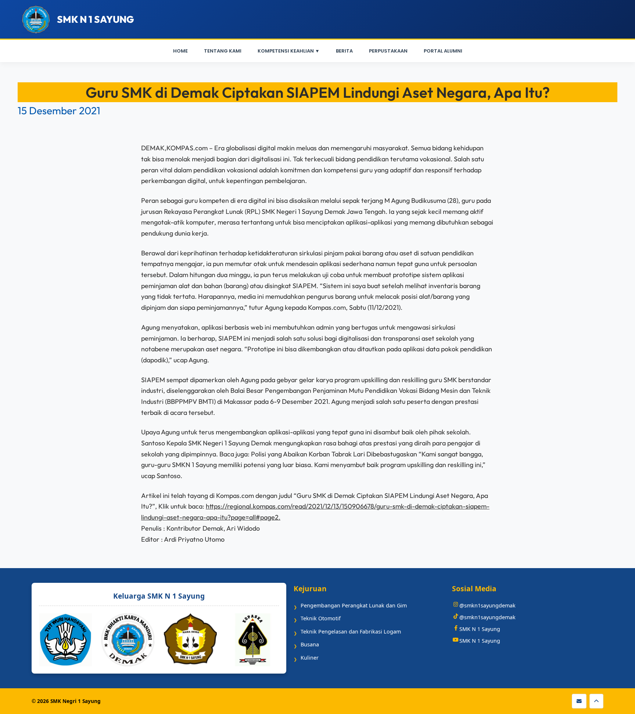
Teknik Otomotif (321, 618)
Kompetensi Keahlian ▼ (289, 50)
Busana (310, 644)
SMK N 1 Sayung (479, 628)
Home (180, 50)
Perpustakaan (388, 50)
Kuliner (310, 657)
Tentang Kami (222, 50)
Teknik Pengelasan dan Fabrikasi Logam (351, 631)
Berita (344, 50)
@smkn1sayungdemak (487, 605)
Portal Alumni (443, 50)
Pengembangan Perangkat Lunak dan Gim (354, 605)
